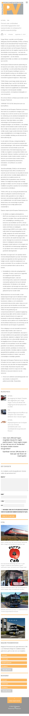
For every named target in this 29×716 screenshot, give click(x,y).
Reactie (3, 477)
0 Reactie (10, 34)
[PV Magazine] (13, 14)
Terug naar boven (14, 701)
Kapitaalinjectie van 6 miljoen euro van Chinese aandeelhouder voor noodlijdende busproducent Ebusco (17, 427)
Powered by (11, 708)
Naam (2, 494)
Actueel (3, 20)
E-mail (3, 501)
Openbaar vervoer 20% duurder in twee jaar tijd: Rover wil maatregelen (15, 454)
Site (2, 505)
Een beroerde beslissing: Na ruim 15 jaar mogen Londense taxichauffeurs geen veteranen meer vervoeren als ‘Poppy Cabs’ (14, 565)
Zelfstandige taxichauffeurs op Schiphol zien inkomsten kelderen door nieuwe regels (17, 415)
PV (5, 34)
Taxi (8, 20)
